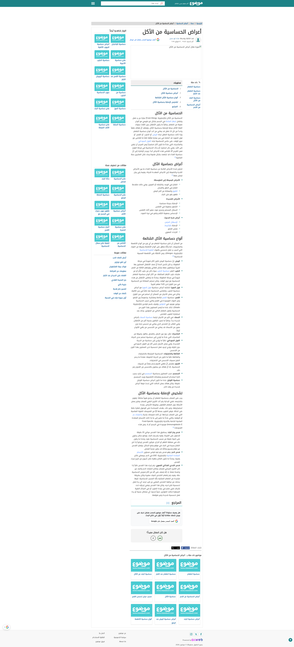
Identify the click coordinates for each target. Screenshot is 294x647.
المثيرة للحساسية (147, 250)
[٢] (172, 175)
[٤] (173, 427)
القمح (164, 297)
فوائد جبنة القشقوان (117, 266)
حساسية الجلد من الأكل (194, 99)
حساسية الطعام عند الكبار (193, 92)
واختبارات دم (137, 414)
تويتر (178, 548)
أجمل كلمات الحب (119, 257)
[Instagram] (191, 634)
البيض (155, 134)
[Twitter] (196, 634)
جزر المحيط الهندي (118, 280)
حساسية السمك (146, 317)
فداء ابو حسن (174, 38)
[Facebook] (201, 634)
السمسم (148, 373)
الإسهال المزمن (171, 222)
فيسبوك (187, 548)
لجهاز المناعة (171, 121)
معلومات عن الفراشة (118, 271)
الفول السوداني (144, 141)
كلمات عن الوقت (119, 293)
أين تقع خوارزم (120, 262)
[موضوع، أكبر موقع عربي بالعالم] (196, 3)
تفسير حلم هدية (119, 289)
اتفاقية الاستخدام (98, 637)
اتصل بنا (102, 633)
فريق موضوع (100, 641)
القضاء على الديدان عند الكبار (114, 275)
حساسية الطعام (193, 86)
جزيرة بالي (122, 284)
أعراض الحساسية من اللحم (193, 106)
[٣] (173, 256)
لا (153, 538)
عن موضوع (122, 633)
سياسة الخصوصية (120, 637)
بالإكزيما (168, 225)
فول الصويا (146, 287)
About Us (122, 641)
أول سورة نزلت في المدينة (115, 298)
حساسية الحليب (163, 271)
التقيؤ (175, 191)
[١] (175, 157)
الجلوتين (162, 304)
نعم (159, 538)
